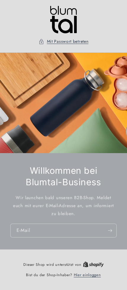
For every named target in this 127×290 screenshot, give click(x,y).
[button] (64, 41)
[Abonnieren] (109, 230)
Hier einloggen (87, 275)
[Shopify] (93, 264)
